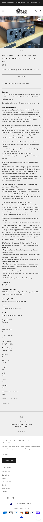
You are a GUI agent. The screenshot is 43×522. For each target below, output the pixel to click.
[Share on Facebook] (9, 399)
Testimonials (6, 488)
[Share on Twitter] (11, 399)
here (22, 294)
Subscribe (9, 460)
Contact (4, 492)
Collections (5, 475)
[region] (21, 422)
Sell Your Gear (6, 482)
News (4, 478)
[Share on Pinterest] (14, 399)
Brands (4, 485)
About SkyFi (6, 472)
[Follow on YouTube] (13, 498)
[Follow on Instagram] (8, 498)
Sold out (21, 76)
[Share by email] (17, 399)
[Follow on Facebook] (3, 498)
